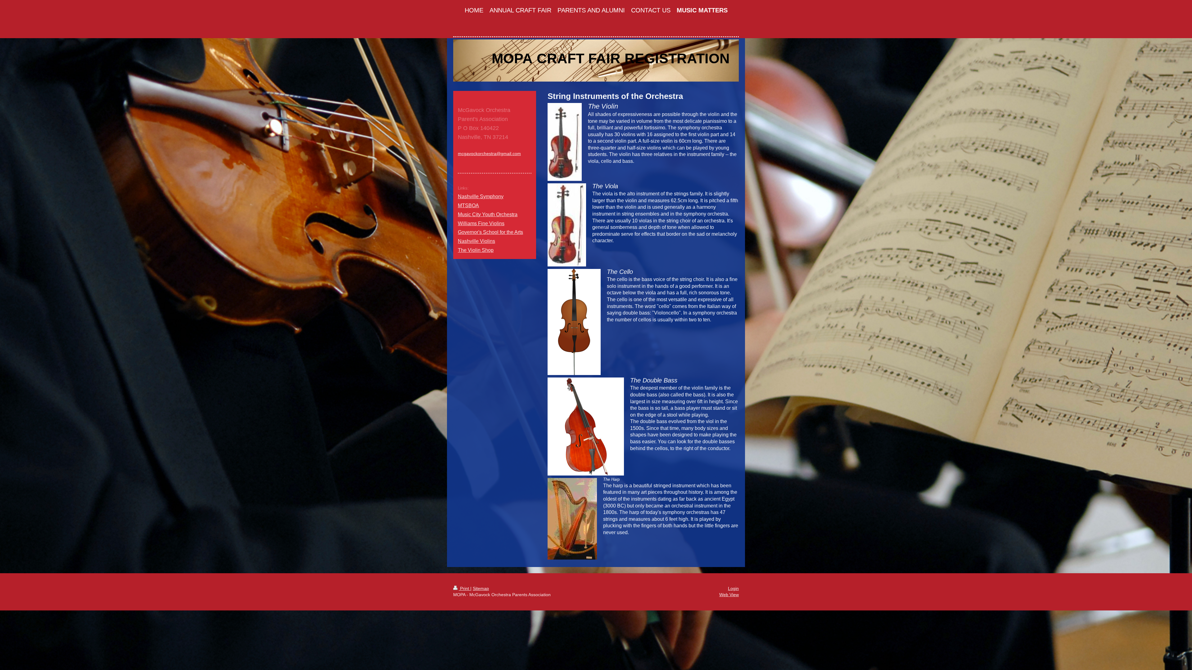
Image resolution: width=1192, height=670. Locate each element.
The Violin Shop (476, 250)
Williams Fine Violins (481, 223)
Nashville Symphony (480, 196)
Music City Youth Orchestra (487, 214)
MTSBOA (468, 205)
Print (464, 588)
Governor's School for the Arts (490, 232)
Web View (729, 594)
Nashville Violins (476, 241)
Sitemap (481, 588)
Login (733, 588)
